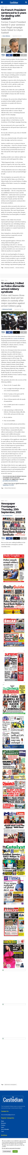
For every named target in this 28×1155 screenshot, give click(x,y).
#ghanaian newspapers (10, 1084)
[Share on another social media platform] (23, 55)
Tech (2, 1131)
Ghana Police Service (10, 488)
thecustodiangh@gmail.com (8, 1114)
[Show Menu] (2, 2)
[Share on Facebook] (9, 55)
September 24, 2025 (8, 485)
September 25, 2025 (17, 36)
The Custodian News (7, 515)
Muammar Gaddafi (9, 267)
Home (2, 7)
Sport (2, 1127)
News (6, 7)
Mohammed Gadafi (7, 309)
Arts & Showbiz (5, 1129)
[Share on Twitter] (16, 55)
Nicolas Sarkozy (20, 267)
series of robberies (19, 338)
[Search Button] (26, 2)
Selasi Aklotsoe (6, 36)
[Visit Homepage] (14, 2)
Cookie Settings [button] (6, 1151)
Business (3, 1123)
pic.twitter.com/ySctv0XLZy (10, 481)
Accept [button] (15, 1151)
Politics (3, 1125)
